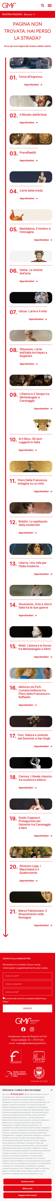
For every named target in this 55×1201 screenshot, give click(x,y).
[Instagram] (32, 1029)
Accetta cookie (27, 1181)
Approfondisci (31, 84)
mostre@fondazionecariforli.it (31, 1043)
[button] (51, 1090)
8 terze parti (17, 1094)
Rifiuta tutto (28, 1188)
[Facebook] (23, 1029)
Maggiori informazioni (27, 1195)
